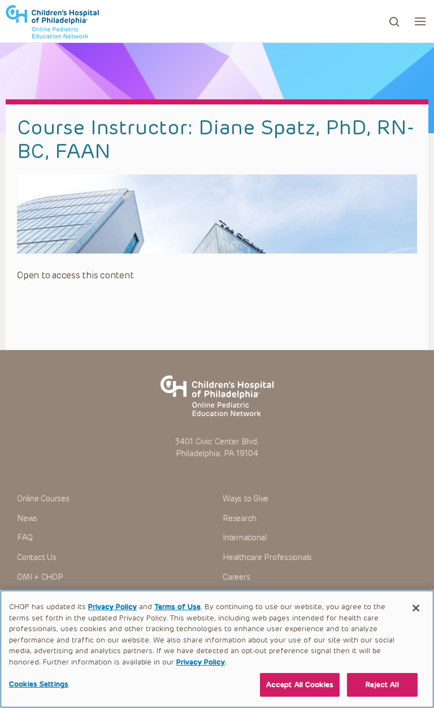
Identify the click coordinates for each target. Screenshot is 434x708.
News (27, 518)
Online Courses (43, 499)
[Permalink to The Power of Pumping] (217, 214)
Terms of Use (177, 606)
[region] (217, 649)
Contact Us (37, 557)
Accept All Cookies (299, 684)
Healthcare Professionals (267, 557)
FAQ (24, 538)
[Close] (415, 608)
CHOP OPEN (52, 21)
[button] (420, 21)
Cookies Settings (38, 684)
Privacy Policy (112, 606)
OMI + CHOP (40, 577)
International (245, 538)
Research (240, 518)
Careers (236, 577)
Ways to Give (245, 499)
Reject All (382, 684)
